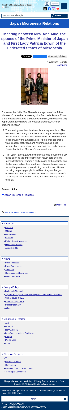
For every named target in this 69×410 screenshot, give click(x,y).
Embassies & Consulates (16, 241)
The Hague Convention (15, 372)
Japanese (55, 4)
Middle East (10, 340)
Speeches (9, 270)
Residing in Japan (13, 362)
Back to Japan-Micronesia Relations (19, 212)
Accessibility (26, 381)
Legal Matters (11, 381)
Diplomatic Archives (13, 245)
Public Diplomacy (13, 305)
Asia (7, 323)
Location (9, 238)
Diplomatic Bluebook (14, 291)
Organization (11, 234)
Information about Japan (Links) (19, 368)
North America (11, 330)
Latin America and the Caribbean (19, 333)
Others (8, 308)
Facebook (49, 8)
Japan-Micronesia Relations (19, 194)
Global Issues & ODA (14, 298)
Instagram (53, 8)
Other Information (12, 276)
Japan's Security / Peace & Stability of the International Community (34, 295)
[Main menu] (64, 6)
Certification (10, 365)
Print (64, 56)
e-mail (54, 56)
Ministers (9, 228)
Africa (7, 343)
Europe (8, 337)
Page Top (61, 205)
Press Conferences (13, 266)
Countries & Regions (15, 319)
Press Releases (12, 263)
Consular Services (13, 354)
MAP (33, 398)
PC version (47, 4)
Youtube (57, 8)
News (7, 258)
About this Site (11, 248)
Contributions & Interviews (16, 273)
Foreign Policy (11, 287)
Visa (7, 358)
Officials (8, 231)
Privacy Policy (41, 381)
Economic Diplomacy (14, 302)
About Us (9, 223)
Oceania (9, 326)
